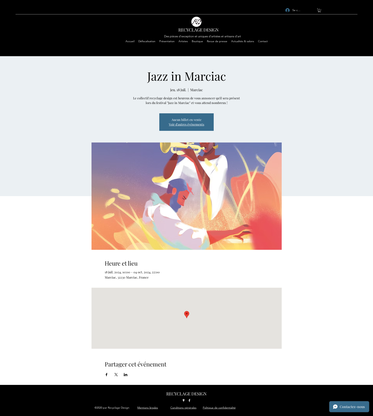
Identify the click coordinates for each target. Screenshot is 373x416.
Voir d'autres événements (186, 124)
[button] (319, 10)
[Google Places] (184, 400)
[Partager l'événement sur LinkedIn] (125, 374)
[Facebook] (189, 400)
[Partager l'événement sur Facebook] (106, 374)
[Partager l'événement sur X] (116, 374)
